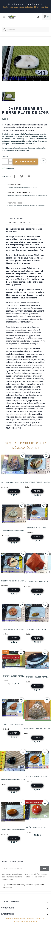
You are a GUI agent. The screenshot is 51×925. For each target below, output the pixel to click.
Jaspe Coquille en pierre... (37, 677)
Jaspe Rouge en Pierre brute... (37, 582)
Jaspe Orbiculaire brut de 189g (37, 729)
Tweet (21, 176)
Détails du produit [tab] (20, 223)
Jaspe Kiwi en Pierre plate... (13, 530)
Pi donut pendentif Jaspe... (37, 776)
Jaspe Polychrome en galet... (37, 482)
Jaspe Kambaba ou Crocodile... (14, 779)
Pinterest (28, 176)
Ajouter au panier (25, 161)
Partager (14, 176)
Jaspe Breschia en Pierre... (14, 629)
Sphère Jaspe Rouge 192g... (37, 827)
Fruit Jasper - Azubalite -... (37, 629)
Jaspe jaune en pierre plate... (13, 829)
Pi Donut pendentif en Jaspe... (13, 581)
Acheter (13, 491)
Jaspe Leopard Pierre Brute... (13, 482)
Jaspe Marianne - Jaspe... (37, 528)
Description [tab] (16, 218)
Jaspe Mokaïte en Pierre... (14, 676)
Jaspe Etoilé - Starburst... (14, 724)
